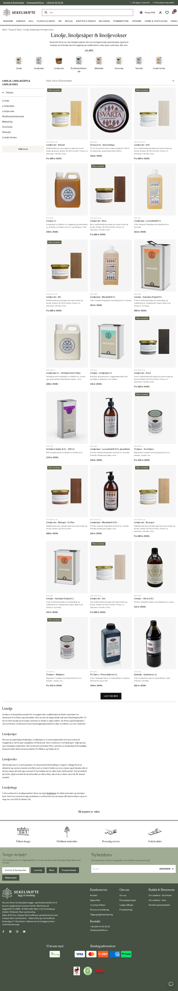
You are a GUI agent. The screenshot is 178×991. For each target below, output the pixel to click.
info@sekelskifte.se (35, 2)
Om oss (122, 895)
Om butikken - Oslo (157, 900)
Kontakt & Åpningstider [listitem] (15, 870)
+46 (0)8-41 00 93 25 (100, 926)
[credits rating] (100, 970)
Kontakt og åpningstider (159, 905)
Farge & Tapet (15, 29)
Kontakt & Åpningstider (13, 2)
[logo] (19, 12)
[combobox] (90, 12)
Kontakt (93, 895)
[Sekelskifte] (30, 893)
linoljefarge (51, 793)
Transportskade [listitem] (69, 870)
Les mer (89, 50)
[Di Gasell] (77, 971)
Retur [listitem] (51, 870)
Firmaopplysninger (127, 900)
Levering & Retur (97, 905)
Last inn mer (111, 696)
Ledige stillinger (126, 905)
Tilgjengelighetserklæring (101, 914)
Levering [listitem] (38, 870)
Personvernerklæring (99, 909)
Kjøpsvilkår (95, 900)
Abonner (164, 869)
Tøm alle (23, 149)
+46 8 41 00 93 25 (54, 2)
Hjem (4, 29)
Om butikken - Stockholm (160, 895)
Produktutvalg (125, 909)
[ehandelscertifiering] (87, 971)
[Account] (160, 12)
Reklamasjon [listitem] (11, 877)
